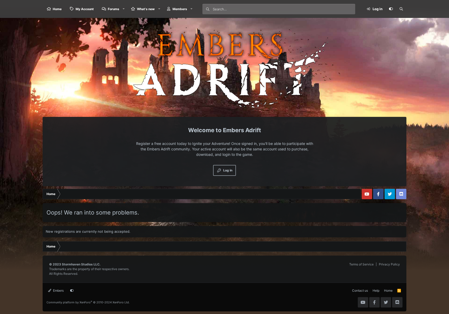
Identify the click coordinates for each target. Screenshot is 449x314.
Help (376, 290)
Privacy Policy (389, 264)
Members (180, 9)
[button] (124, 9)
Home (57, 9)
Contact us (360, 290)
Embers (58, 290)
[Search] (401, 9)
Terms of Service (361, 264)
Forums (113, 9)
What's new (146, 9)
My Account (85, 9)
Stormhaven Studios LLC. (81, 264)
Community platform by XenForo (88, 302)
